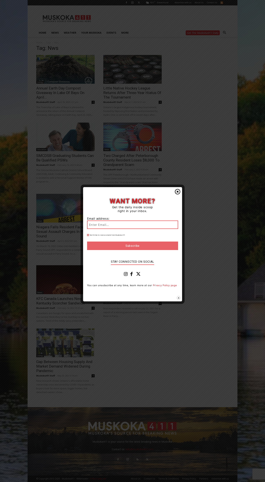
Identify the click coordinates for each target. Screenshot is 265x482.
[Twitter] (138, 275)
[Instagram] (126, 275)
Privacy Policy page (165, 285)
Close (177, 191)
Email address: (98, 218)
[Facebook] (131, 275)
